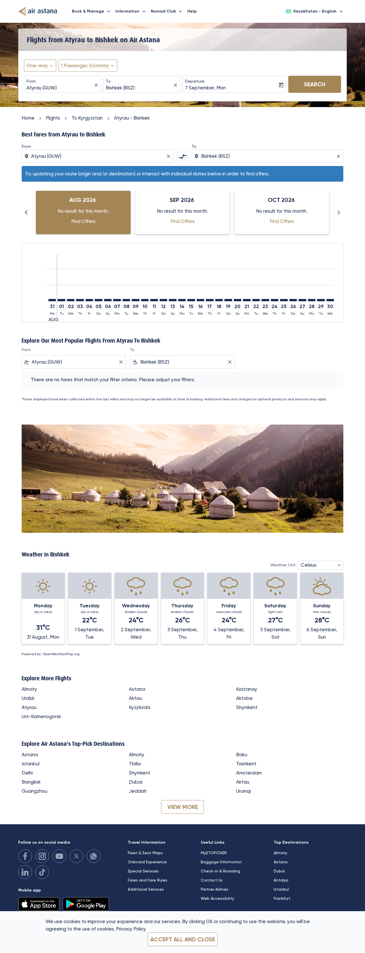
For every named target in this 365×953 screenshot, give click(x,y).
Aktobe (244, 698)
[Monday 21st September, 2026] (246, 300)
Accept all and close (182, 939)
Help (191, 11)
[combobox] (60, 88)
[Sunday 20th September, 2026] (237, 300)
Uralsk (28, 698)
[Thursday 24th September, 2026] (274, 300)
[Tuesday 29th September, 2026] (321, 300)
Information (131, 11)
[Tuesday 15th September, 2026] (191, 300)
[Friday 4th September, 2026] (89, 300)
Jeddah (138, 791)
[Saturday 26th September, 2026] (293, 300)
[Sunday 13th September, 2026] (172, 300)
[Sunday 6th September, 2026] (107, 300)
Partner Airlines (214, 889)
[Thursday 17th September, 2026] (209, 300)
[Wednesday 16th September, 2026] (200, 300)
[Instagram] (42, 856)
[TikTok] (42, 872)
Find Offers (83, 221)
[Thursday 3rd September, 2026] (80, 300)
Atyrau (29, 707)
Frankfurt (282, 898)
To (108, 81)
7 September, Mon (205, 88)
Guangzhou (34, 791)
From (31, 81)
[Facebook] (25, 856)
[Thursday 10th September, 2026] (145, 300)
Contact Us (212, 880)
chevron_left (26, 212)
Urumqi (243, 791)
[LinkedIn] (25, 872)
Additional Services (146, 889)
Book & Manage (91, 11)
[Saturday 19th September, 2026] (228, 300)
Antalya (281, 880)
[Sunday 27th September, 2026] (302, 300)
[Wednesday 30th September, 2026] (330, 300)
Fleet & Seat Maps (145, 852)
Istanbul (30, 764)
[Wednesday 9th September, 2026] (135, 300)
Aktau (135, 698)
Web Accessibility (217, 898)
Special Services (143, 871)
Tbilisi (135, 764)
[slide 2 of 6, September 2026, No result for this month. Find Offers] (182, 212)
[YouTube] (59, 856)
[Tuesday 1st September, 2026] (61, 300)
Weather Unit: (283, 565)
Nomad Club (167, 11)
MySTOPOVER (214, 852)
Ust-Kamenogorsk (41, 716)
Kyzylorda (139, 707)
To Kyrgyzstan (87, 118)
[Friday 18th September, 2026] (219, 300)
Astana (137, 689)
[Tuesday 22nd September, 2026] (256, 300)
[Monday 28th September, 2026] (311, 300)
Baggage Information (221, 862)
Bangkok (31, 782)
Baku (241, 754)
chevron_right (338, 212)
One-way (37, 65)
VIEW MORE (182, 807)
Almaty (29, 689)
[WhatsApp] (93, 856)
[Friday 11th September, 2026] (154, 300)
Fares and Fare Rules (147, 880)
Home (28, 118)
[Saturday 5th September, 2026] (98, 300)
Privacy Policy (131, 929)
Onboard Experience (147, 862)
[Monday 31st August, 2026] (52, 300)
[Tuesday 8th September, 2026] (126, 300)
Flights (53, 118)
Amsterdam (249, 773)
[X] (76, 856)
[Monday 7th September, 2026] (117, 300)
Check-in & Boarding (220, 871)
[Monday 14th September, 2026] (182, 300)
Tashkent (246, 764)
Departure (194, 81)
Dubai (135, 782)
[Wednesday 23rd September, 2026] (265, 300)
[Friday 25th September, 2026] (283, 300)
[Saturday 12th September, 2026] (163, 300)
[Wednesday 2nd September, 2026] (70, 300)
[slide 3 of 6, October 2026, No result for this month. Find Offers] (281, 212)
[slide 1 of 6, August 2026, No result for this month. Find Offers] (83, 212)
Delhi (27, 773)
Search (314, 84)
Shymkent (246, 707)
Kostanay (246, 689)
